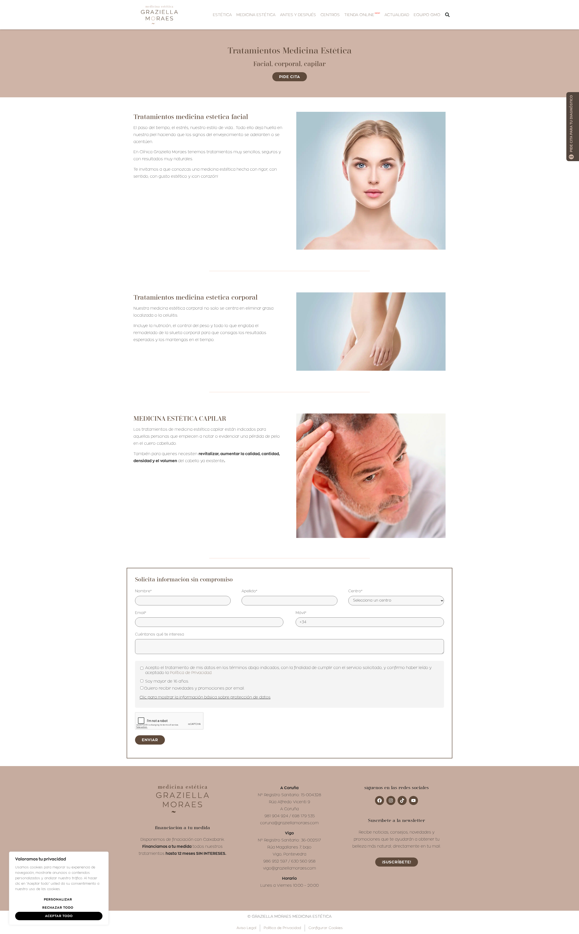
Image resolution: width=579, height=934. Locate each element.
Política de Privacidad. (191, 673)
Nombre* (143, 591)
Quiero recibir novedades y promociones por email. (194, 688)
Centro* (355, 591)
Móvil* (301, 613)
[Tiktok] (402, 800)
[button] (222, 14)
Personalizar (58, 899)
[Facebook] (379, 800)
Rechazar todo (58, 907)
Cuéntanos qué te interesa (159, 634)
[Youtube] (413, 800)
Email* (140, 613)
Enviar (150, 740)
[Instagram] (390, 800)
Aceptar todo (59, 915)
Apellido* (249, 591)
